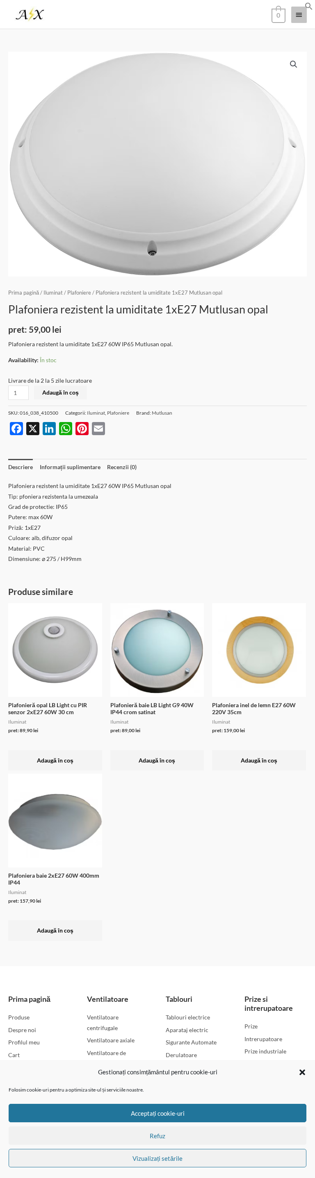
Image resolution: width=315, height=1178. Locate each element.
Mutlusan (162, 413)
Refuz (157, 1135)
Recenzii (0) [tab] (122, 466)
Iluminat (53, 293)
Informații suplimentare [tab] (70, 466)
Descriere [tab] (20, 466)
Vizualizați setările (157, 1158)
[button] (302, 1072)
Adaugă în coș (60, 392)
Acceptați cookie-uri (158, 1113)
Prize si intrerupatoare (268, 1003)
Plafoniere (79, 293)
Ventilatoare (107, 998)
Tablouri (179, 998)
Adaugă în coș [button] (55, 760)
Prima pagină (23, 293)
